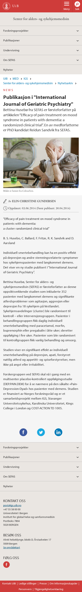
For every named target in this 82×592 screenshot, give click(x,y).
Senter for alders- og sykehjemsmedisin (41, 19)
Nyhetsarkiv (65, 83)
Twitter (41, 432)
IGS (26, 78)
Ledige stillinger (28, 583)
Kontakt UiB (9, 583)
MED (16, 78)
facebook (7, 564)
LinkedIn (59, 432)
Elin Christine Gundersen (34, 201)
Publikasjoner (11, 40)
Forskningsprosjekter (15, 30)
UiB (5, 78)
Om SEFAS (9, 60)
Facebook (23, 432)
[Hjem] (6, 6)
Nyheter (8, 69)
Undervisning (11, 50)
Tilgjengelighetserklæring (49, 589)
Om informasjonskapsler (63, 583)
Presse (43, 583)
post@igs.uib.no (12, 505)
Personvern (25, 589)
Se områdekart (11, 547)
